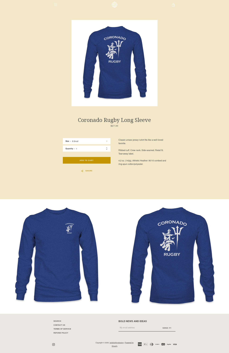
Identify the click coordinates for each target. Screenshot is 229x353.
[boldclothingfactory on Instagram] (53, 344)
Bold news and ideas (132, 321)
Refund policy (61, 333)
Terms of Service (62, 329)
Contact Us (59, 325)
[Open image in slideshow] (114, 63)
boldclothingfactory (117, 342)
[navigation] (55, 4)
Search (57, 321)
